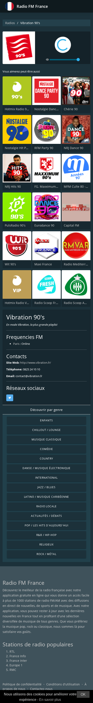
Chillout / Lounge (46, 430)
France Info (18, 656)
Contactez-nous (41, 689)
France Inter (18, 661)
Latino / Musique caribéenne (46, 497)
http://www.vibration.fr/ (35, 363)
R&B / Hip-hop (46, 535)
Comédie (46, 449)
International (46, 478)
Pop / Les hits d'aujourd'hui (46, 525)
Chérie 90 (71, 109)
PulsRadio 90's (15, 225)
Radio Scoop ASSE (77, 303)
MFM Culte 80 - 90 (77, 186)
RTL (12, 651)
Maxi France (43, 264)
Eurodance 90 (44, 225)
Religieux (46, 544)
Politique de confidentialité (22, 684)
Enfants (46, 420)
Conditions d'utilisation (63, 684)
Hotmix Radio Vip (17, 303)
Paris (16, 344)
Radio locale (46, 506)
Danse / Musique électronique (46, 468)
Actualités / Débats (46, 516)
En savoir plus (50, 699)
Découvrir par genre (46, 409)
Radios (10, 23)
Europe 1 (16, 665)
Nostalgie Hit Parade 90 (22, 148)
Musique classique (46, 439)
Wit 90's (10, 264)
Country (46, 458)
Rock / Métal (46, 554)
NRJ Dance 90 (73, 148)
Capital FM (71, 225)
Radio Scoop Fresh (47, 303)
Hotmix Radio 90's (17, 109)
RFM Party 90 (43, 148)
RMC (13, 670)
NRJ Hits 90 (13, 186)
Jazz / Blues (46, 487)
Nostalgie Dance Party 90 (52, 109)
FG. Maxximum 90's (48, 186)
